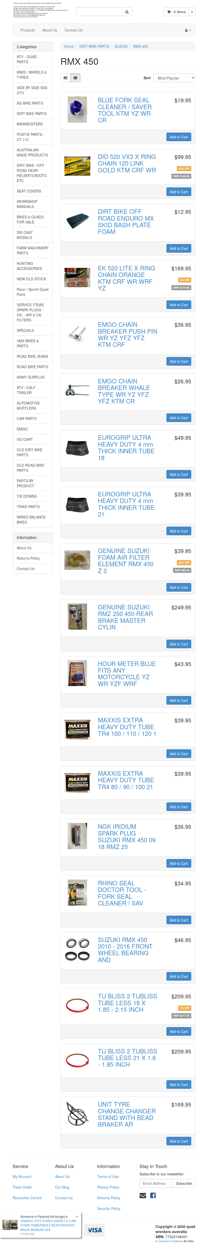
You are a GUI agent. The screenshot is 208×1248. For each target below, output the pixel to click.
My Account (22, 1176)
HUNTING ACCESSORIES (29, 266)
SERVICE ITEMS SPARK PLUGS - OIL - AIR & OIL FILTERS (30, 312)
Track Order (22, 1187)
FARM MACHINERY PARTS (32, 250)
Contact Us (73, 30)
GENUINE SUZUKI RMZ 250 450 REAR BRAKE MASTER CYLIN (125, 616)
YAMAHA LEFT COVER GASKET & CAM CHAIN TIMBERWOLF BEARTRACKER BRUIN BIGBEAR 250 (48, 1225)
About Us (49, 30)
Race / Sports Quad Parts (32, 292)
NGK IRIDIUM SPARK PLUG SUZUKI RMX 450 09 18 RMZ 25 (126, 836)
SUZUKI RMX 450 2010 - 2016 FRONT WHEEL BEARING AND (125, 949)
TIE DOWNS (27, 496)
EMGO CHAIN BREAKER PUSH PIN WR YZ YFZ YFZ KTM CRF (127, 334)
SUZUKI (121, 46)
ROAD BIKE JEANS (32, 356)
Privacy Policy (108, 1187)
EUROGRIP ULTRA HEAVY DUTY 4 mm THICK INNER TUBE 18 (126, 447)
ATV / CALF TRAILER (26, 390)
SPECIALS (25, 330)
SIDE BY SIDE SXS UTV (32, 90)
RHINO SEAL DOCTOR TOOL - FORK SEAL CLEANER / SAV (122, 892)
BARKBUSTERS (30, 123)
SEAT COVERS (29, 190)
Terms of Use (108, 1176)
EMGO (22, 428)
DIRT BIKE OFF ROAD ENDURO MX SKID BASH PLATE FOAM (126, 221)
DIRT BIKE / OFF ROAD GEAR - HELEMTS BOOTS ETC (32, 173)
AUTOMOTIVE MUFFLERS (28, 405)
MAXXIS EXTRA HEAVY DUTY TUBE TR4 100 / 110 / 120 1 (127, 726)
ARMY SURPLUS (30, 377)
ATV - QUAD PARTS (27, 59)
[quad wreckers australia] (40, 8)
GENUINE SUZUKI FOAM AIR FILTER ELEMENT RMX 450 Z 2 (125, 560)
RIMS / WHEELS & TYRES (32, 75)
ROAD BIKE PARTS (32, 366)
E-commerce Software (169, 1241)
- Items (178, 11)
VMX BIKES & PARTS (28, 343)
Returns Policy (28, 558)
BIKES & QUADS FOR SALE (30, 219)
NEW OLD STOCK (31, 278)
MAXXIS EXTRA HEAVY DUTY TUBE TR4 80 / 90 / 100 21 (126, 780)
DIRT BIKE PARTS (31, 113)
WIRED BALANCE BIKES (31, 519)
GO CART (25, 439)
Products (28, 30)
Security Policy (108, 1208)
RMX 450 (140, 46)
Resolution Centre (27, 1197)
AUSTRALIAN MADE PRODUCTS (32, 152)
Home (69, 46)
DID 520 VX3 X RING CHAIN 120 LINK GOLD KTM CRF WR (127, 163)
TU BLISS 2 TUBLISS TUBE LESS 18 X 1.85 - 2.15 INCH (127, 1002)
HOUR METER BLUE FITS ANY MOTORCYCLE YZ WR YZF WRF (127, 673)
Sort (147, 77)
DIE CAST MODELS (25, 235)
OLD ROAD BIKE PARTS (30, 468)
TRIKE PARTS (28, 506)
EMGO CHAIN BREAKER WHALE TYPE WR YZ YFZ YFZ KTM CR (124, 390)
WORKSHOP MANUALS (27, 204)
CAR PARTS (27, 418)
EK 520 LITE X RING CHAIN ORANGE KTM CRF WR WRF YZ (126, 277)
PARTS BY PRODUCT (25, 483)
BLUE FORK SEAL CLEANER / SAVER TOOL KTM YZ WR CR (125, 109)
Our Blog (62, 1187)
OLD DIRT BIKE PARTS (29, 452)
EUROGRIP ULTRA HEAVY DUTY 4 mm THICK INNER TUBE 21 (126, 503)
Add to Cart (179, 136)
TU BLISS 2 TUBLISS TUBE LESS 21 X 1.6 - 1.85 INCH (127, 1057)
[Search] (127, 11)
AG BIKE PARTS (30, 103)
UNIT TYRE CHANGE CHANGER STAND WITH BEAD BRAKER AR (127, 1113)
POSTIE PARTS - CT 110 (30, 137)
